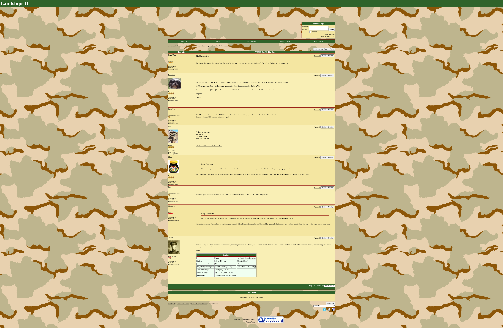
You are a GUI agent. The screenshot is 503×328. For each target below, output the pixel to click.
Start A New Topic (321, 49)
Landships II (172, 46)
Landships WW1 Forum (187, 46)
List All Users (285, 41)
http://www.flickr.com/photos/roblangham (209, 146)
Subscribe (330, 303)
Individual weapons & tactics (208, 46)
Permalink (317, 56)
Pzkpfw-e (171, 109)
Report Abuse (250, 322)
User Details (318, 41)
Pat (169, 187)
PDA (170, 157)
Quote (330, 56)
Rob (169, 126)
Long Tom (172, 55)
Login (332, 29)
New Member (330, 34)
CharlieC (171, 75)
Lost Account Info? (328, 36)
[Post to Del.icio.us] (333, 309)
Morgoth (171, 206)
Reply (332, 49)
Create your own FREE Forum (244, 319)
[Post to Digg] (329, 309)
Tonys (170, 237)
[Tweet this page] (324, 309)
